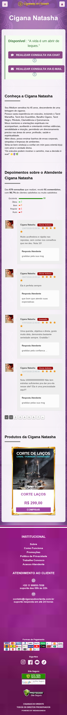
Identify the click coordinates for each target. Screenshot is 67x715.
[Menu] (5, 4)
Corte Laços (33, 494)
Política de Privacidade (33, 556)
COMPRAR (33, 509)
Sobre (33, 544)
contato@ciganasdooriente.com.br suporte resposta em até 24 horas (33, 600)
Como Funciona (33, 548)
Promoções (33, 552)
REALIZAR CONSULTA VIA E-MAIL (38, 68)
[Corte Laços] (33, 469)
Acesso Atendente (33, 564)
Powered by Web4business (33, 710)
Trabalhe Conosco (33, 560)
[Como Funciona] (34, 60)
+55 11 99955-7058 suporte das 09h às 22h (33, 587)
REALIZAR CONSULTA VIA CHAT (37, 55)
